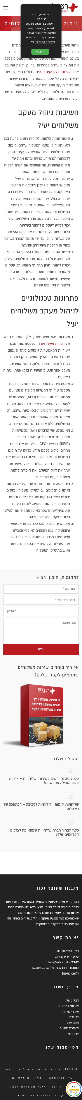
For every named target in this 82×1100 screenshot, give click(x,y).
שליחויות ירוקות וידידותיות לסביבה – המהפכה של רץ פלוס (41, 806)
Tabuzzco (56, 1078)
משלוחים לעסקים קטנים (54, 72)
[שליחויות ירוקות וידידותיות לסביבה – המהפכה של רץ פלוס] (71, 797)
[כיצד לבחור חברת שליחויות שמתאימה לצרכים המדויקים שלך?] (71, 822)
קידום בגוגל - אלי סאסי (41, 1095)
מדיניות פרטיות (27, 1078)
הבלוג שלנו (72, 1000)
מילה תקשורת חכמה (28, 1086)
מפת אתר (72, 1023)
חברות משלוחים (53, 344)
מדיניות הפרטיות (44, 42)
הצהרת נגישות (69, 1028)
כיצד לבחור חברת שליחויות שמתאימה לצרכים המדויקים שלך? (44, 832)
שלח (41, 649)
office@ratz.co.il (57, 962)
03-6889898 (64, 951)
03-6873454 (62, 957)
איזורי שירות (71, 1012)
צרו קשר (73, 1034)
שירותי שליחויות (68, 1006)
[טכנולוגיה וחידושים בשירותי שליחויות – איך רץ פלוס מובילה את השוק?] (71, 771)
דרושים (74, 1017)
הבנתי (40, 51)
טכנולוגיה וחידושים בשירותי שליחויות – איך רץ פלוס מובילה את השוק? (44, 780)
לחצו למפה (70, 973)
